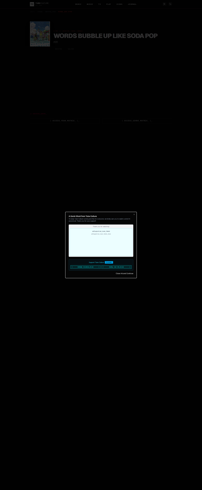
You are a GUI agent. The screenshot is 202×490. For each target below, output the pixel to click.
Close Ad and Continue (124, 273)
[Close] (134, 214)
